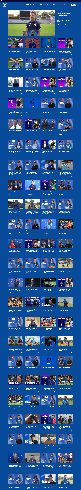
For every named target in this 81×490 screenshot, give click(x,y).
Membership (28, 4)
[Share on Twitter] (63, 24)
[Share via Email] (65, 24)
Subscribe (74, 4)
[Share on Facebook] (60, 24)
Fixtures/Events (41, 4)
